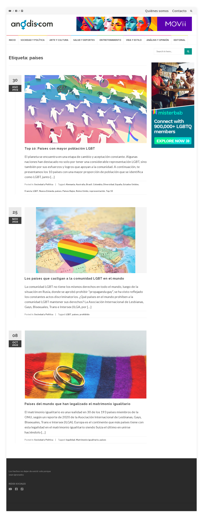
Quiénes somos (157, 11)
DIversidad (108, 184)
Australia (80, 184)
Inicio (12, 39)
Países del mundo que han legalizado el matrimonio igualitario (78, 404)
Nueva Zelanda (46, 191)
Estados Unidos (131, 184)
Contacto (179, 11)
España (118, 184)
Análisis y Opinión (158, 39)
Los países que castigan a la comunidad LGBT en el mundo (74, 278)
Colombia (97, 184)
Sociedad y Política (33, 39)
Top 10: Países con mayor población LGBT (60, 148)
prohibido (84, 314)
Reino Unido (82, 191)
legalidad (70, 440)
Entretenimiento (110, 39)
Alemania (70, 184)
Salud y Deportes (84, 39)
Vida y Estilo (134, 39)
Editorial (179, 39)
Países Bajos (68, 191)
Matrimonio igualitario (87, 440)
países (58, 191)
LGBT (35, 191)
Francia (28, 191)
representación (97, 191)
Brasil (89, 184)
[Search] (188, 51)
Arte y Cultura (58, 39)
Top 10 (109, 191)
